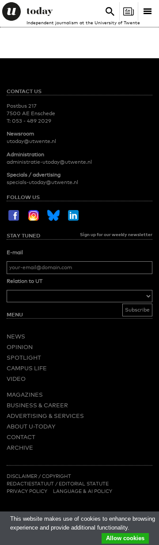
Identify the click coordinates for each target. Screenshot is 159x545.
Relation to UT (24, 281)
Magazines (25, 394)
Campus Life (27, 368)
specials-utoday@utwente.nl (42, 182)
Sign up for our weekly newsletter (116, 234)
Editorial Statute (84, 484)
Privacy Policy (27, 491)
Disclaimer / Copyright (39, 476)
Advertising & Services (45, 415)
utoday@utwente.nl (31, 141)
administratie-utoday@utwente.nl (49, 162)
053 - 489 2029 (31, 121)
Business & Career (37, 405)
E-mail (15, 252)
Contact (21, 436)
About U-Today (31, 426)
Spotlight (24, 357)
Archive (20, 447)
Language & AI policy (82, 491)
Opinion (20, 346)
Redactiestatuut (31, 484)
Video (16, 378)
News (16, 336)
